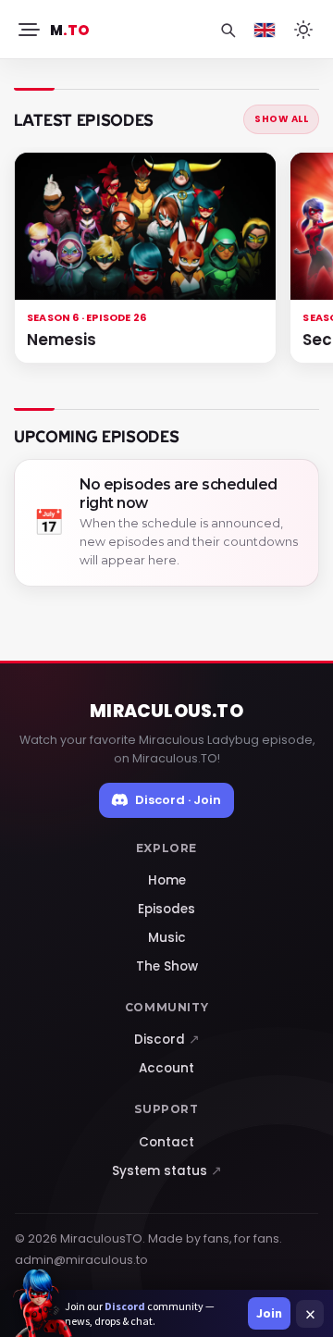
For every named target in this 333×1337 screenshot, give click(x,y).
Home (167, 880)
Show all (281, 119)
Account (166, 1068)
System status (167, 1171)
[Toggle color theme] (303, 29)
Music (167, 938)
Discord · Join (178, 800)
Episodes (166, 909)
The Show (167, 966)
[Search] (227, 29)
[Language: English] (264, 29)
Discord (167, 1039)
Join (269, 1313)
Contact (166, 1142)
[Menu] (27, 29)
